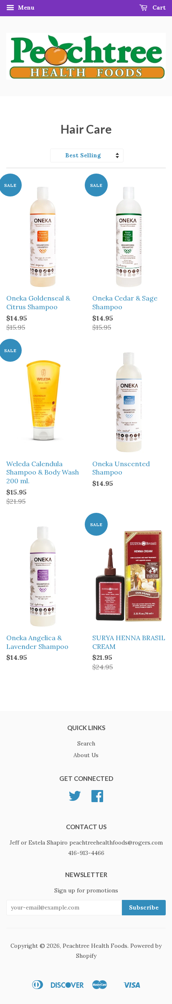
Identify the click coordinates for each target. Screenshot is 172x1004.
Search (86, 743)
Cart (158, 7)
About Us (86, 755)
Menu (25, 7)
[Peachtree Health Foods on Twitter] (74, 799)
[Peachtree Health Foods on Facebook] (97, 799)
